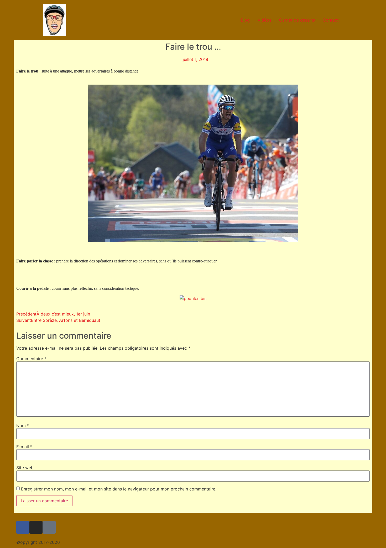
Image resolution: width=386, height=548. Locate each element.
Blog (245, 20)
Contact (331, 20)
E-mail (24, 446)
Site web (25, 468)
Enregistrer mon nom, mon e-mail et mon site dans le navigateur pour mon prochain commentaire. (118, 489)
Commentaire (31, 358)
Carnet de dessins (297, 20)
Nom (22, 425)
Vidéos (264, 20)
